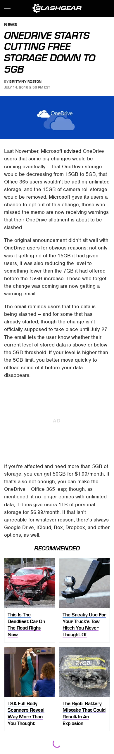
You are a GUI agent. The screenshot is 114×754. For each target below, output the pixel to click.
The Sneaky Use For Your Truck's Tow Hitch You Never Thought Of (84, 624)
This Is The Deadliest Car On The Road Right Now (26, 624)
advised (72, 151)
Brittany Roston (25, 81)
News (10, 25)
